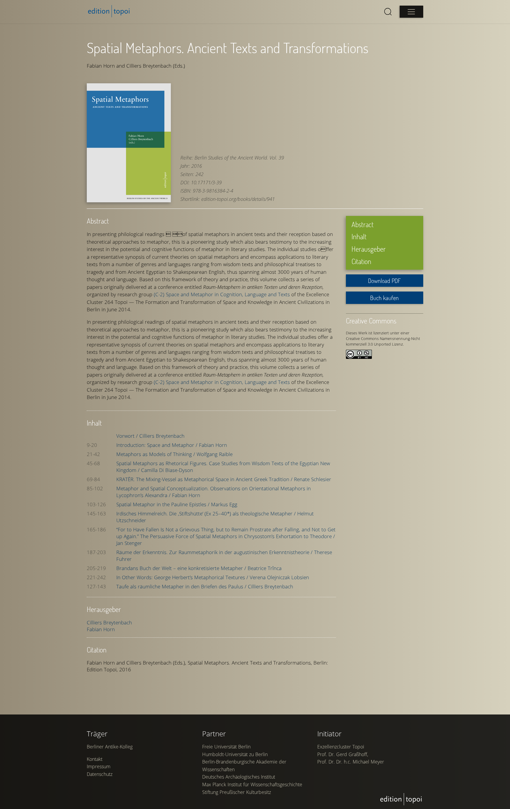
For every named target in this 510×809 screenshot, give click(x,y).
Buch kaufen (384, 298)
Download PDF (384, 280)
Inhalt (359, 236)
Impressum (98, 766)
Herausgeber (369, 248)
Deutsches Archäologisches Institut (238, 777)
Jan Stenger (129, 543)
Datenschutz (99, 774)
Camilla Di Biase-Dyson (167, 470)
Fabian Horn (213, 445)
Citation (361, 261)
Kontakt (94, 759)
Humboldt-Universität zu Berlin (235, 754)
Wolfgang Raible (215, 454)
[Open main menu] (411, 12)
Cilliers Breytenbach (161, 435)
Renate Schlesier (312, 479)
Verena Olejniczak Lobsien (279, 577)
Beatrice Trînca (265, 568)
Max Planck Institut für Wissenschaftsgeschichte (252, 784)
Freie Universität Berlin (226, 746)
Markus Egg (224, 504)
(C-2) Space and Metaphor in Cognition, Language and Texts (222, 294)
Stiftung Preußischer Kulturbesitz (236, 792)
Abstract (363, 224)
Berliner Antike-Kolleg (110, 746)
